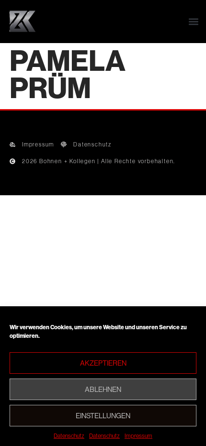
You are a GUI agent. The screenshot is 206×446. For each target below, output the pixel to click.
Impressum (138, 435)
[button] (193, 22)
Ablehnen (103, 389)
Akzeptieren (103, 363)
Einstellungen (103, 415)
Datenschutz (69, 435)
